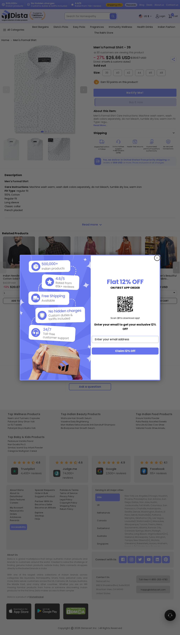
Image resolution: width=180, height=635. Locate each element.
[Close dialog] (157, 258)
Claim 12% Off (125, 351)
